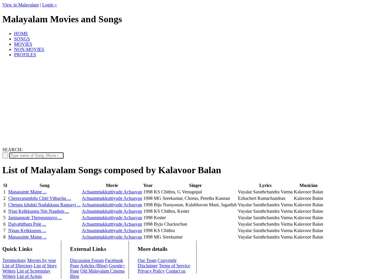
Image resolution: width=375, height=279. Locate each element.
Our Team (147, 260)
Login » (49, 4)
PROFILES (25, 54)
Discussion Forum (87, 260)
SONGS (22, 38)
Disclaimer (148, 265)
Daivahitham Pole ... (27, 224)
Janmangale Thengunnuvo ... (35, 217)
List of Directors (17, 265)
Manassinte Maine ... (27, 191)
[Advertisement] (187, 103)
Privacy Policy (151, 270)
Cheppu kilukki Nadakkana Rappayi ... (44, 204)
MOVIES (23, 44)
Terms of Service (174, 265)
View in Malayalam (20, 4)
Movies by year (41, 260)
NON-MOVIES (29, 49)
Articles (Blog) (94, 265)
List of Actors (29, 276)
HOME (21, 33)
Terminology (14, 260)
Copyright (167, 260)
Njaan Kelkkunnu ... (27, 230)
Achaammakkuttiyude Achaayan (112, 191)
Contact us (175, 270)
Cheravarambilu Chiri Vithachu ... (39, 198)
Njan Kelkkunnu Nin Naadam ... (38, 211)
